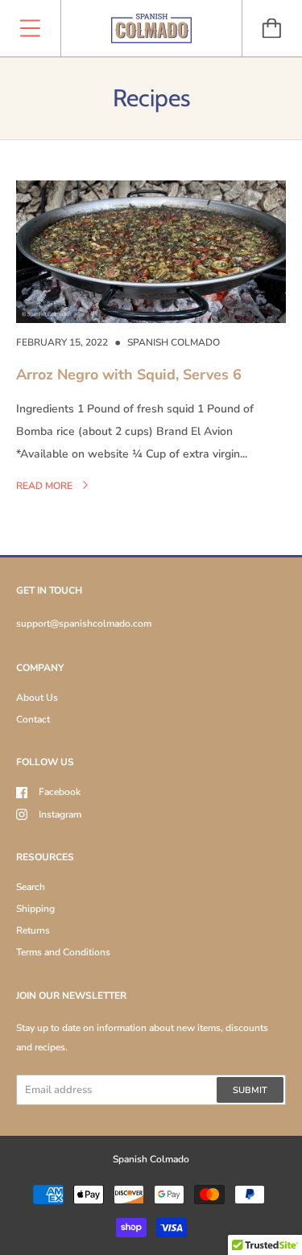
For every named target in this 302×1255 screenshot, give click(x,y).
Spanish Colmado (151, 1159)
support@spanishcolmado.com (83, 623)
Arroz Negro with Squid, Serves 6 (129, 374)
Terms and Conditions (63, 952)
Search (30, 886)
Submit (250, 1090)
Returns (33, 930)
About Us (37, 697)
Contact (33, 719)
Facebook (60, 791)
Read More (45, 485)
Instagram (60, 814)
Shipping (35, 908)
